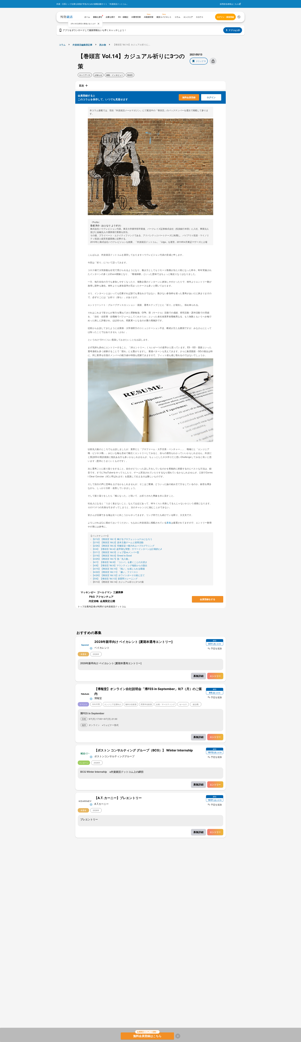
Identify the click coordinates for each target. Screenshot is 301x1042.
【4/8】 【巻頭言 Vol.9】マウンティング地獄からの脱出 (119, 565)
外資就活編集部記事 (82, 44)
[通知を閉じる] (98, 23)
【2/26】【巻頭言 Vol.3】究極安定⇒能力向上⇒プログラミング (123, 545)
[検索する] (239, 17)
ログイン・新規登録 (225, 17)
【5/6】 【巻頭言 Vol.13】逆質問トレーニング (114, 578)
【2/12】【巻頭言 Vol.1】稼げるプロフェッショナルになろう (122, 539)
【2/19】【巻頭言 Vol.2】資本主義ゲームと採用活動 (117, 542)
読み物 (102, 44)
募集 (168, 522)
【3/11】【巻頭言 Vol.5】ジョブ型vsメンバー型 (115, 552)
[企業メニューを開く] (85, 644)
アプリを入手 (234, 30)
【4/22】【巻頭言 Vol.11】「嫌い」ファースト (115, 571)
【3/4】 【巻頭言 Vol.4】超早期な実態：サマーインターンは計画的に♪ (127, 548)
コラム (62, 44)
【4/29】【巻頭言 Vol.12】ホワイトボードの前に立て (118, 575)
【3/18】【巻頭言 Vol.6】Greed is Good (112, 555)
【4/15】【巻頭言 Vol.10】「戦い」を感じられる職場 (118, 568)
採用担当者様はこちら (229, 4)
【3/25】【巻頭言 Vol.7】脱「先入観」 (111, 558)
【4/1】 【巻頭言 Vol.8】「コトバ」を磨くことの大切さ (119, 562)
